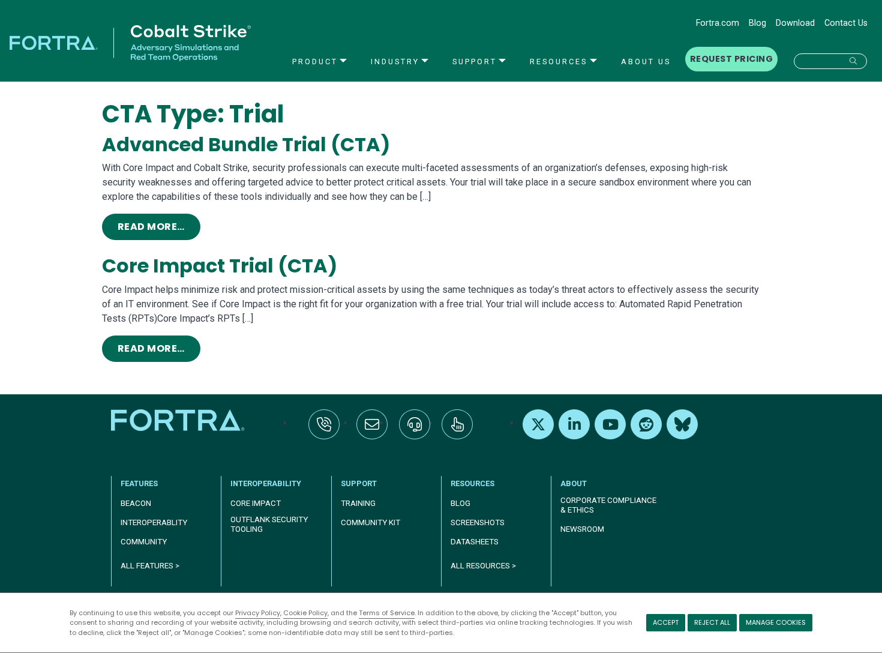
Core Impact (255, 503)
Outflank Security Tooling (269, 524)
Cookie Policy (305, 613)
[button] (830, 61)
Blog (757, 23)
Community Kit (370, 522)
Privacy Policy (257, 613)
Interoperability (265, 483)
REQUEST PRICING (731, 59)
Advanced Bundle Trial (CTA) (246, 144)
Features (139, 483)
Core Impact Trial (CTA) (219, 265)
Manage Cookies (776, 622)
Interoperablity (154, 522)
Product (315, 61)
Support (474, 61)
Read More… (159, 226)
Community (144, 541)
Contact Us (846, 23)
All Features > (150, 565)
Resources (558, 61)
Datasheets (475, 541)
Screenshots (478, 522)
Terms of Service (387, 613)
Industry (395, 61)
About (573, 483)
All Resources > (483, 565)
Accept (666, 622)
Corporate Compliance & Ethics (608, 505)
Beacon (136, 503)
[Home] (179, 420)
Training (358, 503)
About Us (646, 61)
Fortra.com (717, 23)
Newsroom (582, 529)
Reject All (712, 622)
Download (795, 23)
